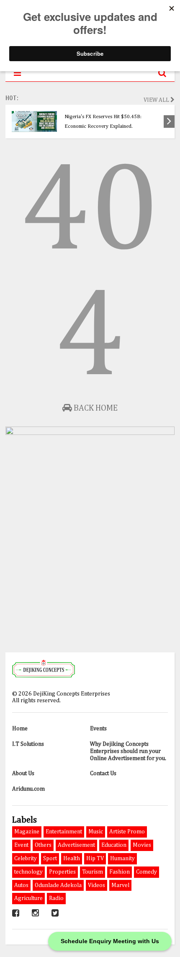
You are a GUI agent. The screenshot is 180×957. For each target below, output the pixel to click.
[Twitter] (55, 913)
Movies (142, 845)
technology (28, 872)
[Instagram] (35, 913)
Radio (56, 898)
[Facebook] (15, 913)
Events (98, 729)
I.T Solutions (28, 744)
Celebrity (25, 858)
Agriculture (28, 898)
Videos (96, 885)
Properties (62, 872)
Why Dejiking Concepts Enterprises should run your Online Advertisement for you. (128, 751)
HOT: (11, 98)
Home (20, 729)
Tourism (92, 872)
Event (21, 845)
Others (43, 845)
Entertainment (64, 832)
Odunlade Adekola (58, 885)
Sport (50, 858)
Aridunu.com (28, 789)
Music (95, 832)
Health (71, 858)
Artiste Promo (127, 832)
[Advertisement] (90, 550)
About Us (23, 773)
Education (113, 845)
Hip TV (95, 858)
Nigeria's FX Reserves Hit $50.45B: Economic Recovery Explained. (102, 121)
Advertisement (76, 845)
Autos (21, 885)
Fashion (119, 872)
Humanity (122, 858)
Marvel (120, 885)
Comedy (146, 872)
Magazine (26, 832)
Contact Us (103, 773)
